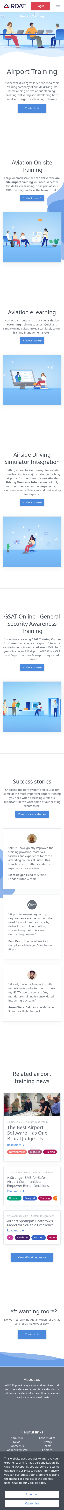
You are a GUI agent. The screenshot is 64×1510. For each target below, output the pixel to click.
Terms (47, 1446)
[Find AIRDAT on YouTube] (44, 1405)
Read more (14, 1145)
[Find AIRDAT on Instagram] (52, 1405)
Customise (32, 1503)
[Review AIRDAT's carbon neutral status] (32, 1418)
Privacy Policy (32, 1470)
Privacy (47, 1442)
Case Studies (47, 1438)
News (16, 1442)
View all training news (32, 1257)
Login (40, 6)
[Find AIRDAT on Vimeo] (35, 1405)
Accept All (32, 1494)
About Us (17, 1438)
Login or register (16, 1450)
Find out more (31, 198)
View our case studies (32, 814)
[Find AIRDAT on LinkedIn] (19, 1405)
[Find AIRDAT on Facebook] (11, 1405)
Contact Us (32, 108)
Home (24, 16)
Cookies (33, 1483)
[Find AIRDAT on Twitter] (27, 1405)
